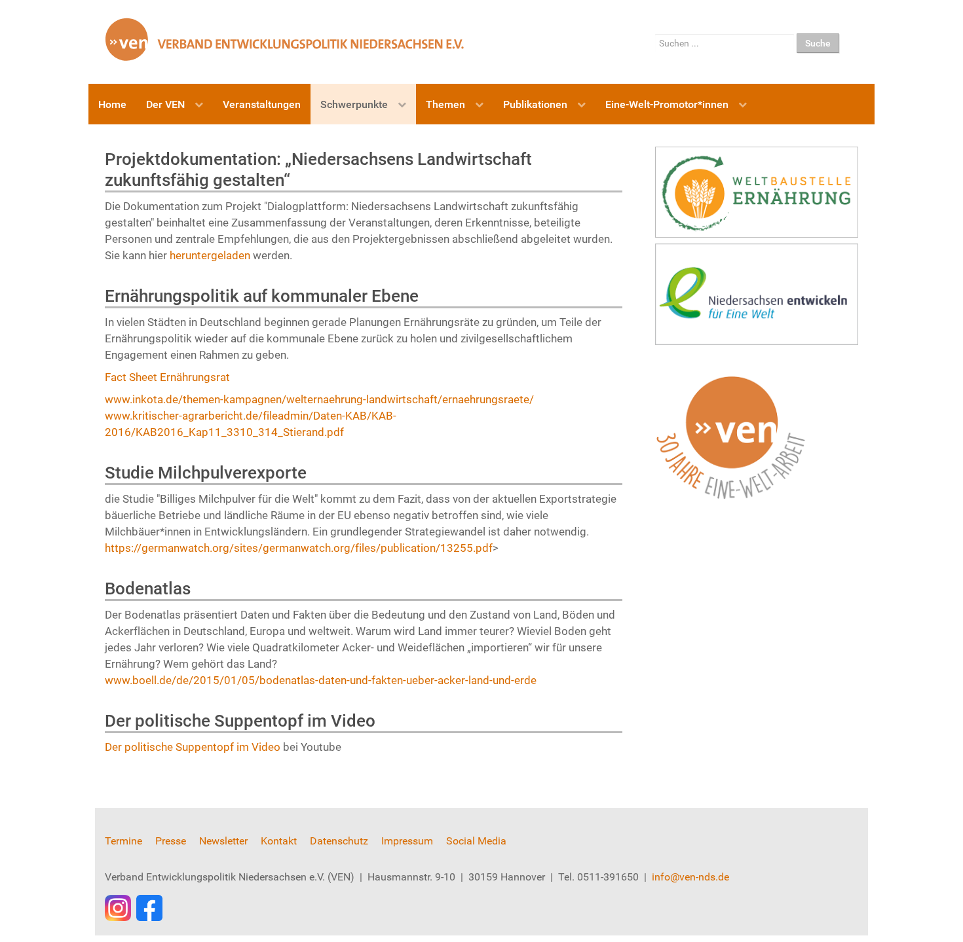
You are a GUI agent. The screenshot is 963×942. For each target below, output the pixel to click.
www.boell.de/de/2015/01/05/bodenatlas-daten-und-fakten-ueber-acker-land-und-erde (321, 680)
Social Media (476, 841)
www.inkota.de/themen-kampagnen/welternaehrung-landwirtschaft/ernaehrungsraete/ (319, 399)
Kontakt (279, 841)
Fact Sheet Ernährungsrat (167, 377)
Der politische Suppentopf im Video (192, 746)
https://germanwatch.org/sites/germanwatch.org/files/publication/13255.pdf (299, 547)
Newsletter (223, 841)
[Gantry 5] (285, 39)
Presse (170, 841)
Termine (123, 841)
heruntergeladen (211, 255)
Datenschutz (339, 841)
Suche (818, 43)
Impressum (407, 841)
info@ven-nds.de (690, 877)
